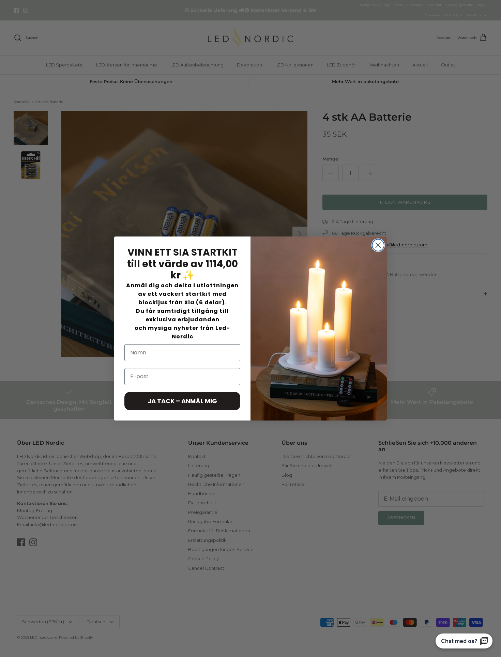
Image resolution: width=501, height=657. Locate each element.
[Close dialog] (378, 245)
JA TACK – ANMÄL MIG (182, 401)
